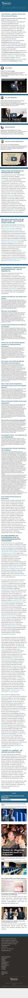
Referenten (4, 963)
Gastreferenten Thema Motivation (10, 551)
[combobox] (14, 800)
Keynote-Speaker (15, 42)
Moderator (4, 966)
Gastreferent (15, 210)
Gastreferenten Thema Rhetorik (9, 590)
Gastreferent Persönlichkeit (8, 634)
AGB (2, 974)
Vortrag (3, 180)
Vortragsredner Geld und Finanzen (10, 230)
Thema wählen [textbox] (6, 799)
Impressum (4, 971)
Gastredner (18, 59)
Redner (21, 25)
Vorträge (3, 969)
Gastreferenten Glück (17, 666)
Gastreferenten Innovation (18, 710)
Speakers (3, 378)
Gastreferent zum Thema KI (8, 615)
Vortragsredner (11, 55)
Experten (3, 967)
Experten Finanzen (20, 235)
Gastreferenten (5, 696)
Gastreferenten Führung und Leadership (11, 546)
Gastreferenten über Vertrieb (8, 553)
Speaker (3, 960)
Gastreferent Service (13, 625)
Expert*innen (10, 195)
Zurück (14, 793)
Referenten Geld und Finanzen (12, 226)
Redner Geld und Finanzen (11, 260)
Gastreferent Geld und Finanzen (12, 240)
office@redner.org (6, 950)
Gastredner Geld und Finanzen (9, 241)
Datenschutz (4, 973)
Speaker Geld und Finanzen (19, 258)
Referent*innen (13, 288)
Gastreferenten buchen (15, 699)
